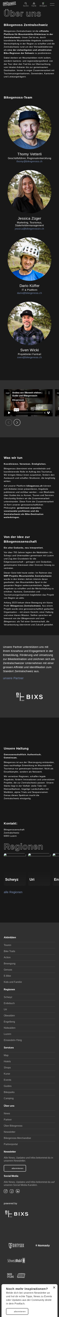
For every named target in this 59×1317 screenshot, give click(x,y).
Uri (5, 1009)
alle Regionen (13, 892)
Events (7, 1080)
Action (7, 957)
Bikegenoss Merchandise (17, 1138)
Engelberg (9, 1021)
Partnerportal (11, 1144)
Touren (7, 945)
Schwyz (8, 997)
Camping (9, 1098)
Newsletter (9, 1132)
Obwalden (9, 1015)
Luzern (7, 1034)
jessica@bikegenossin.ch (29, 228)
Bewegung (9, 963)
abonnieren (20, 1311)
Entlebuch (9, 1003)
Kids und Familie (13, 982)
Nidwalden (9, 1028)
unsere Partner (13, 678)
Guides (7, 1086)
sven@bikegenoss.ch (29, 357)
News (7, 1113)
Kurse (7, 1073)
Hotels (7, 1061)
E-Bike (7, 976)
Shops (7, 1067)
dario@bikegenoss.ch (29, 293)
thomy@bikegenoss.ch (29, 161)
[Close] (54, 1287)
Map (6, 1055)
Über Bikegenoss (13, 1125)
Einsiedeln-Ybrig (13, 1040)
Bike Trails (9, 951)
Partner (8, 1119)
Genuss (8, 969)
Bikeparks (9, 1092)
